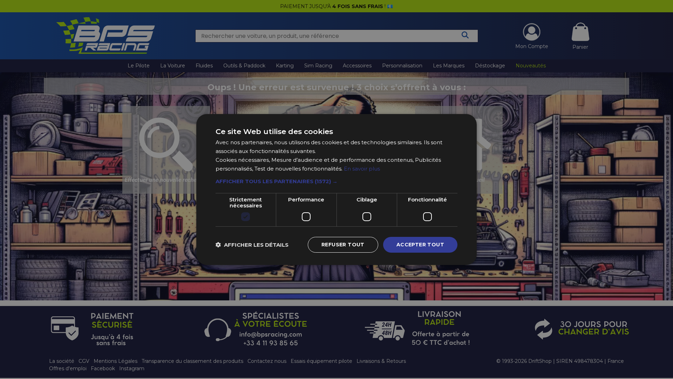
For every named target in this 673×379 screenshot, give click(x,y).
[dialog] (336, 189)
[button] (336, 181)
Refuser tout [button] (343, 244)
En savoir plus (362, 168)
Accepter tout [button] (420, 244)
